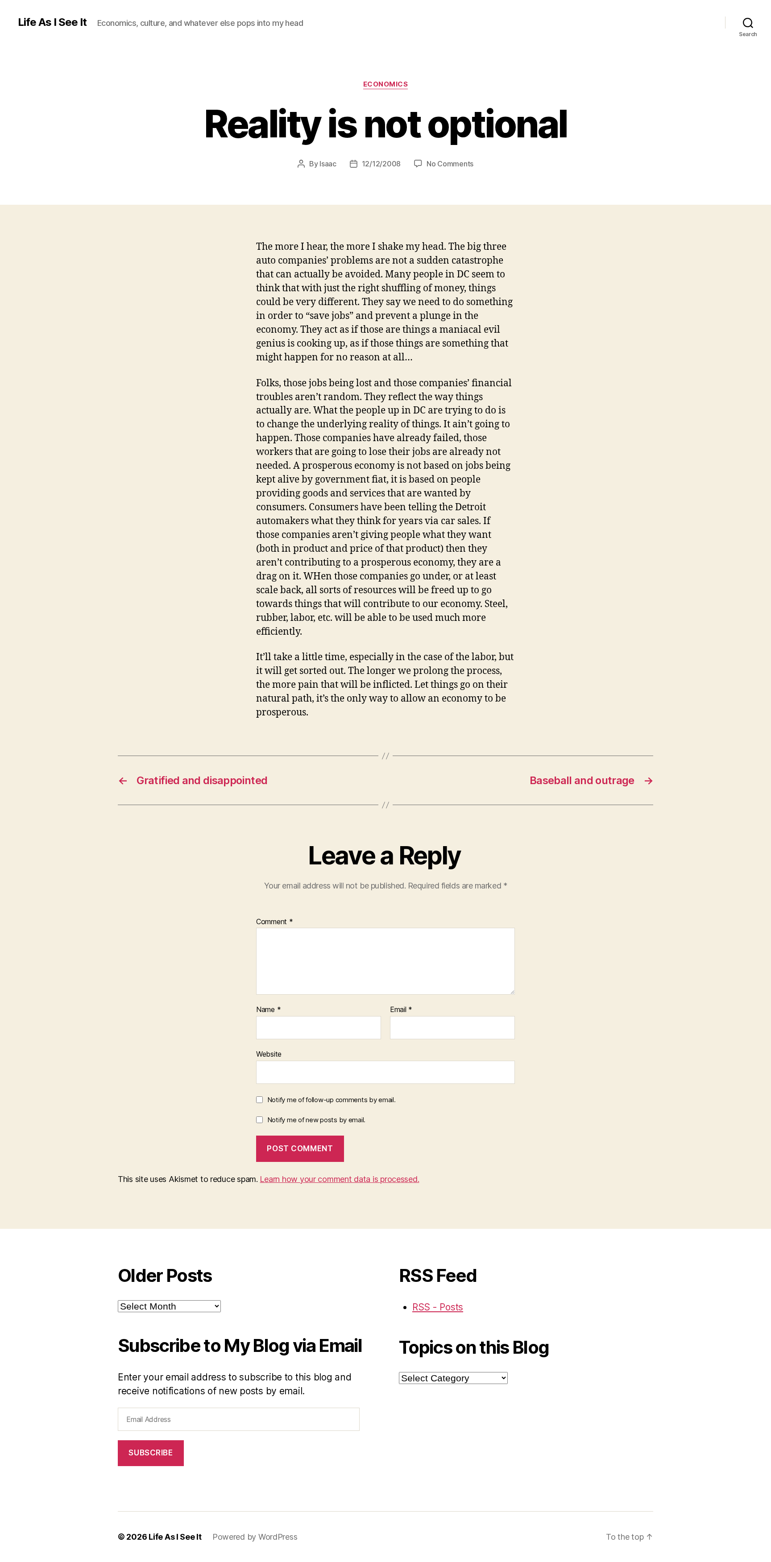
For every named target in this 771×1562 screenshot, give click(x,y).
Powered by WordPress (255, 1536)
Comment (274, 922)
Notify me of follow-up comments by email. (331, 1099)
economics (385, 84)
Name (268, 1010)
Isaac (327, 163)
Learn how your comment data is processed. (339, 1179)
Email (401, 1010)
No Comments (450, 163)
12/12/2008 (381, 163)
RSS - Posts (437, 1307)
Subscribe (150, 1452)
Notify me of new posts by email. (316, 1120)
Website (269, 1054)
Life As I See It (52, 22)
